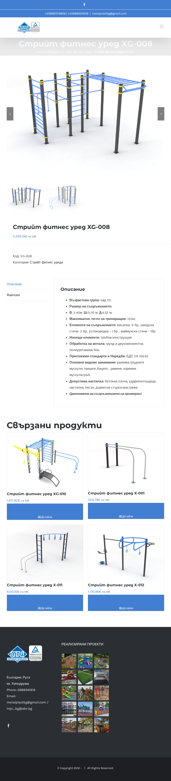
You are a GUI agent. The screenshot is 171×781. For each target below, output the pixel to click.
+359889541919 (78, 13)
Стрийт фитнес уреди (77, 51)
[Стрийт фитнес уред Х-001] (126, 461)
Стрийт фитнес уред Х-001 (116, 493)
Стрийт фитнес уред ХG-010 (36, 494)
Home (41, 51)
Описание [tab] (14, 284)
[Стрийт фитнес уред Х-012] (126, 553)
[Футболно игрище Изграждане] (85, 677)
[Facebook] (8, 725)
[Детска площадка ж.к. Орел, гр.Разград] (101, 709)
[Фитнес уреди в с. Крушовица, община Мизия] (85, 725)
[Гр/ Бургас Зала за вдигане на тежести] (101, 677)
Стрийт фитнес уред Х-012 (116, 585)
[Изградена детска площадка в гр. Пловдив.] (85, 661)
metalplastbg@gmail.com (109, 13)
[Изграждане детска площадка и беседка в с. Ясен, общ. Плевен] (101, 725)
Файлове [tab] (13, 295)
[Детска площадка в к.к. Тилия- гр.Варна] (101, 693)
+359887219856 (55, 13)
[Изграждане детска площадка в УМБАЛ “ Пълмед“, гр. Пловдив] (69, 677)
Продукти (53, 51)
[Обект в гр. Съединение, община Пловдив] (69, 725)
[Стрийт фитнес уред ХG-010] (45, 462)
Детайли (46, 517)
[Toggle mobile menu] (162, 26)
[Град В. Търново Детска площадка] (69, 693)
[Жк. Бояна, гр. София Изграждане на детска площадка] (85, 693)
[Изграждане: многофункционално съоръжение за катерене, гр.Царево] (69, 709)
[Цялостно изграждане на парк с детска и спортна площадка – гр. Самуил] (85, 709)
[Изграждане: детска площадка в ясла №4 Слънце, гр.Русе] (101, 661)
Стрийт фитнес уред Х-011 (34, 585)
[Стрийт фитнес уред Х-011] (45, 553)
